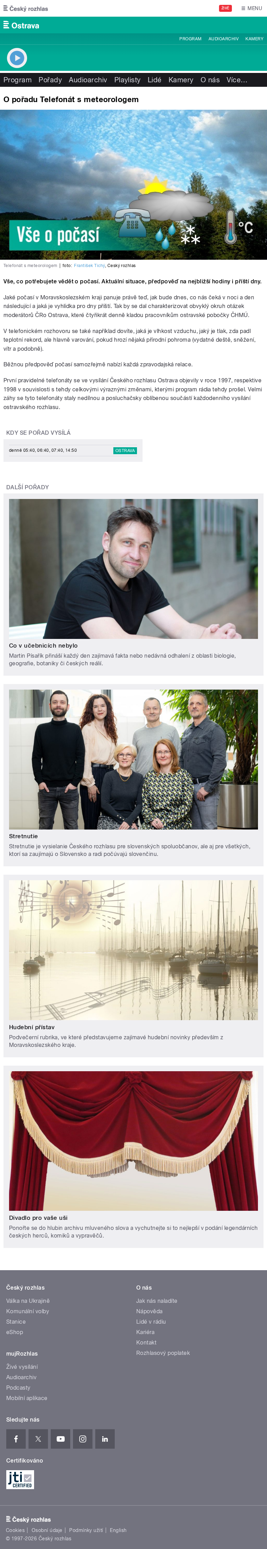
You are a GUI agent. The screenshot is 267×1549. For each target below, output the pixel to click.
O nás (210, 80)
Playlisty (127, 80)
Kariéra (145, 1332)
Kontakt (146, 1342)
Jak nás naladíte (157, 1301)
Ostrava (125, 450)
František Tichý (89, 265)
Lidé (155, 80)
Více (237, 80)
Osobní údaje (47, 1530)
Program (190, 38)
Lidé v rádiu (151, 1321)
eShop (14, 1332)
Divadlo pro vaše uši (38, 1217)
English (118, 1530)
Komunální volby (27, 1311)
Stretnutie (23, 836)
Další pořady (27, 487)
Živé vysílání (22, 1367)
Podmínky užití (86, 1530)
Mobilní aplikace (27, 1398)
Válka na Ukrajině (28, 1301)
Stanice (16, 1321)
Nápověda (149, 1311)
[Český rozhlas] (25, 8)
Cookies (15, 1530)
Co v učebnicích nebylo (43, 645)
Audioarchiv (223, 38)
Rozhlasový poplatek (163, 1353)
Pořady (50, 80)
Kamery (254, 38)
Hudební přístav (32, 1027)
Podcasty (18, 1387)
